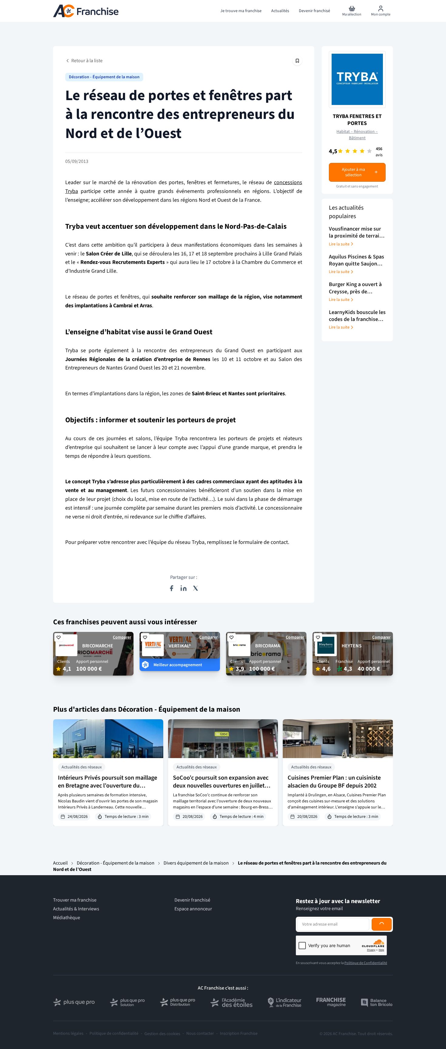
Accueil (60, 863)
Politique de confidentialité (114, 1034)
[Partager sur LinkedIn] (183, 588)
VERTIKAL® (180, 646)
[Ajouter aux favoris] (58, 637)
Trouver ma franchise (74, 900)
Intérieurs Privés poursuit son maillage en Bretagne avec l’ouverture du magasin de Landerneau (107, 786)
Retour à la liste (87, 60)
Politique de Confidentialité (365, 963)
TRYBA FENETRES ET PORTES (357, 119)
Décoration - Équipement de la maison (104, 77)
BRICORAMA (267, 646)
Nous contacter (200, 1034)
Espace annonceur (193, 909)
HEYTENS (352, 646)
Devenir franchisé (192, 900)
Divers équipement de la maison (196, 863)
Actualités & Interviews (76, 909)
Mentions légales (68, 1034)
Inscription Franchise (239, 1034)
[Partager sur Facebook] (171, 588)
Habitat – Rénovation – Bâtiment (357, 134)
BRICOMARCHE (97, 646)
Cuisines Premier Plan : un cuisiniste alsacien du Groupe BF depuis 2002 (334, 782)
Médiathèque (66, 918)
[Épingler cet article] (297, 61)
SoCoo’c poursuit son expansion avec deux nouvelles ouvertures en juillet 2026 (221, 786)
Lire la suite (339, 244)
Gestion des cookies (162, 1034)
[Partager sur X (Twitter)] (196, 588)
